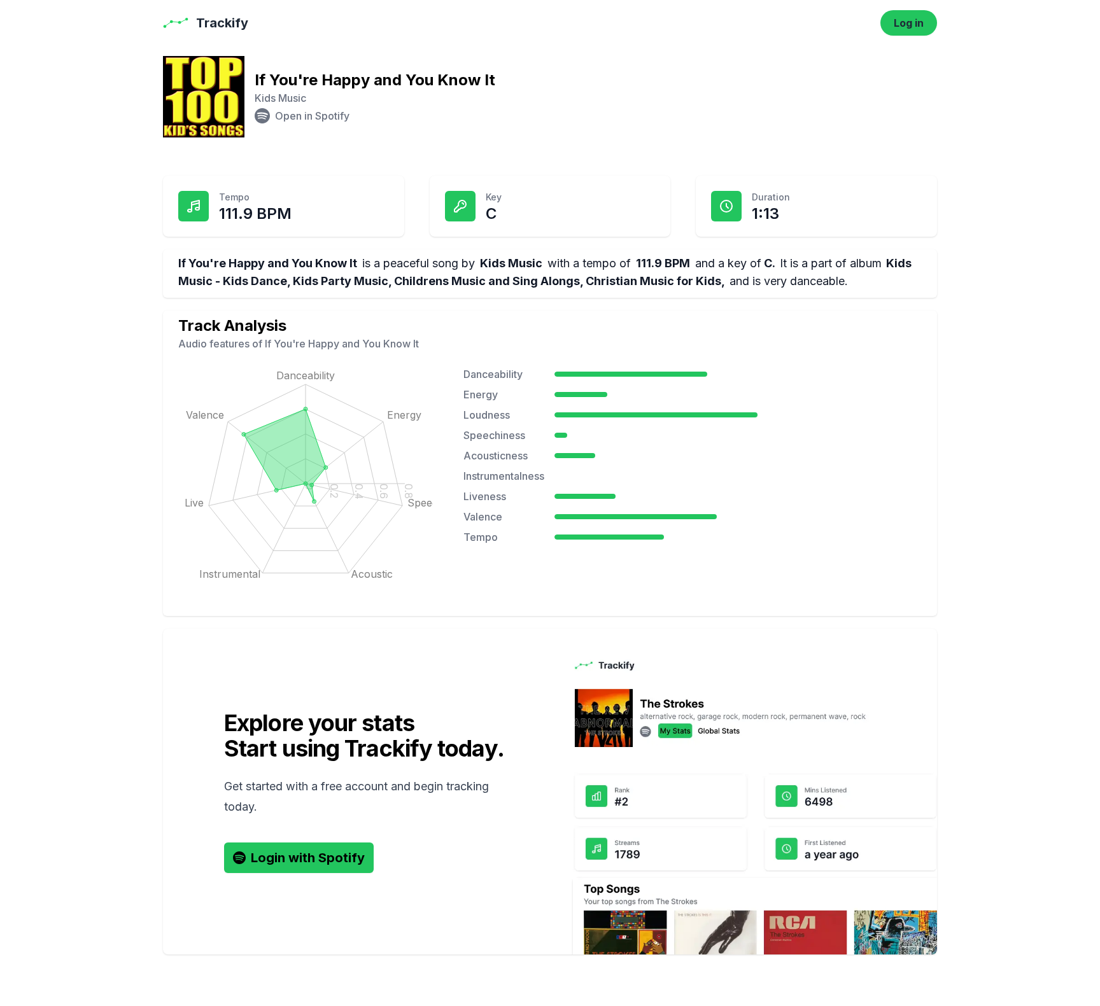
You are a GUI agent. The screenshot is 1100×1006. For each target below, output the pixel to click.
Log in (909, 23)
